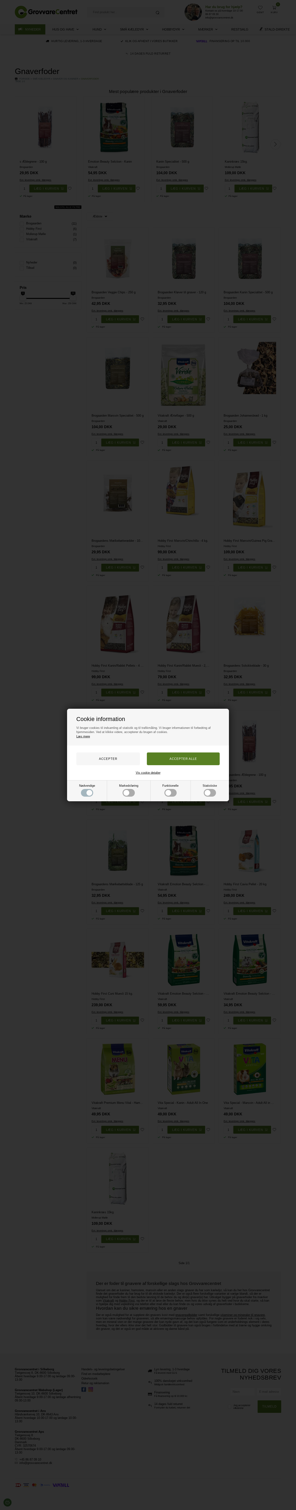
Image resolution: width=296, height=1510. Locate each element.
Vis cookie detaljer (148, 772)
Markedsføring (128, 785)
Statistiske (210, 785)
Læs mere (83, 736)
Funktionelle (170, 785)
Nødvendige (87, 785)
